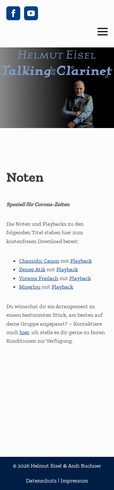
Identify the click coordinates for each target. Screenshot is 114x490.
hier (24, 332)
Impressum (74, 480)
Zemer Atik (32, 269)
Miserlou (30, 286)
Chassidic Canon (39, 260)
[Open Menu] (103, 32)
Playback (81, 260)
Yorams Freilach (38, 278)
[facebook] (13, 13)
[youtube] (31, 13)
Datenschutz (41, 480)
